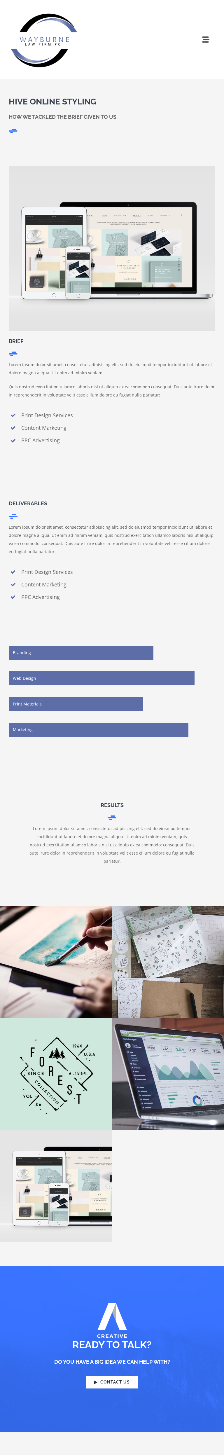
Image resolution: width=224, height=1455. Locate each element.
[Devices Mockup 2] (112, 167)
